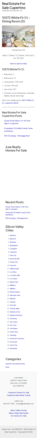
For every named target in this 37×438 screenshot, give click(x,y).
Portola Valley (15, 308)
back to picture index (18, 64)
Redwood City (15, 312)
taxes (7, 367)
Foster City (14, 262)
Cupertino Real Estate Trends (18, 395)
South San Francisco (17, 338)
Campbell (13, 249)
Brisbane (13, 242)
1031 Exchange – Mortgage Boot (16, 218)
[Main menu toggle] (32, 6)
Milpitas (12, 289)
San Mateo (13, 328)
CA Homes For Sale (18, 416)
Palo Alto (13, 305)
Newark (12, 299)
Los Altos (13, 272)
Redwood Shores (16, 315)
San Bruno (13, 319)
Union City (13, 345)
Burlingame (14, 245)
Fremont (13, 265)
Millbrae (12, 285)
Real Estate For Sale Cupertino (13, 6)
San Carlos (13, 322)
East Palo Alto (15, 259)
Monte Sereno (15, 292)
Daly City (13, 255)
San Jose (13, 325)
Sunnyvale (13, 342)
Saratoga (13, 335)
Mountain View (15, 295)
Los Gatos (13, 279)
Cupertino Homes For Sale (18, 393)
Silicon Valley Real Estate (18, 413)
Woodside (13, 348)
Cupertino (13, 252)
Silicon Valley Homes (18, 410)
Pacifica (12, 302)
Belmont (13, 239)
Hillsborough (14, 269)
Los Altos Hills (15, 275)
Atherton (13, 235)
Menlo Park (14, 282)
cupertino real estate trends (15, 364)
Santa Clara (14, 332)
